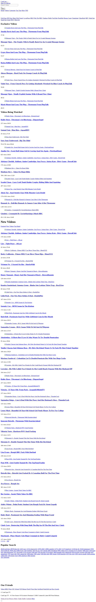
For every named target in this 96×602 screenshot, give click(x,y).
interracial (66, 552)
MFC (87, 18)
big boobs (18, 552)
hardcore (66, 549)
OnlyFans (4, 18)
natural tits (21, 554)
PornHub (60, 18)
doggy (49, 552)
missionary (85, 549)
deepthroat (52, 550)
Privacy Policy (13, 598)
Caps (4, 1)
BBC (40, 18)
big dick (42, 552)
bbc (7, 550)
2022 (85, 550)
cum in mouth (80, 554)
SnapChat (4, 20)
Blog (23, 10)
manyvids (12, 554)
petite (4, 555)
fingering (61, 554)
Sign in (8, 3)
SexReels (40, 589)
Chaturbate (75, 18)
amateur (78, 550)
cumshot (49, 549)
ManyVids (16, 18)
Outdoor (45, 18)
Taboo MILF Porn (6, 589)
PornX (29, 589)
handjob (28, 550)
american (22, 555)
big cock (70, 554)
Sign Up (3, 3)
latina (30, 554)
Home (2, 10)
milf (87, 552)
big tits (75, 549)
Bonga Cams (67, 18)
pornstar (91, 554)
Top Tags (18, 10)
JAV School (15, 589)
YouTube (55, 18)
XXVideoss (23, 589)
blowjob (14, 549)
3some (53, 554)
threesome (8, 552)
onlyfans (5, 549)
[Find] (1, 7)
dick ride (44, 554)
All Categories (5, 557)
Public (50, 18)
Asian (8, 20)
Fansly (21, 18)
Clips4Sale (82, 18)
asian (37, 554)
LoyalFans (27, 18)
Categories (12, 10)
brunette (58, 552)
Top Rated (17, 226)
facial (20, 550)
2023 (13, 550)
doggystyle (31, 549)
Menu (3, 8)
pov (23, 549)
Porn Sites (34, 589)
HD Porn (9, 18)
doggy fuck (13, 555)
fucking (31, 555)
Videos (7, 10)
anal (34, 552)
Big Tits (36, 18)
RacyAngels (55, 589)
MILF (32, 18)
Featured (3, 226)
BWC (12, 20)
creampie (69, 550)
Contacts (28, 598)
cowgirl (27, 552)
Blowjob (17, 20)
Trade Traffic (22, 598)
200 (8, 541)
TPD (26, 10)
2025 (58, 549)
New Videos (10, 226)
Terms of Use (5, 598)
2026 (41, 549)
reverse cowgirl (78, 552)
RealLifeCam (47, 589)
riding (61, 550)
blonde (43, 550)
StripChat (92, 18)
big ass (36, 550)
